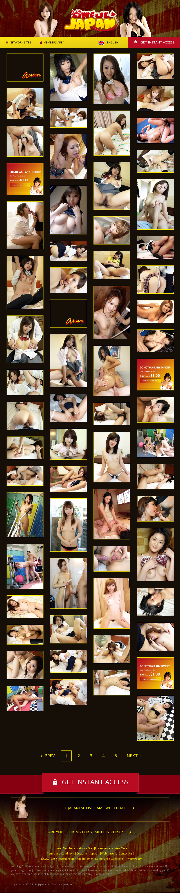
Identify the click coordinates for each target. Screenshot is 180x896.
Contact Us (125, 853)
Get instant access (157, 42)
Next (132, 756)
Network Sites (20, 42)
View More (121, 848)
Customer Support (87, 853)
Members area (54, 42)
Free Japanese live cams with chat (92, 807)
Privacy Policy (133, 859)
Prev (49, 756)
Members (69, 848)
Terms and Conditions (61, 853)
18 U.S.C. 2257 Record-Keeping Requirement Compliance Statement (81, 859)
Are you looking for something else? (85, 831)
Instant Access (104, 848)
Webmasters (109, 853)
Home (57, 848)
